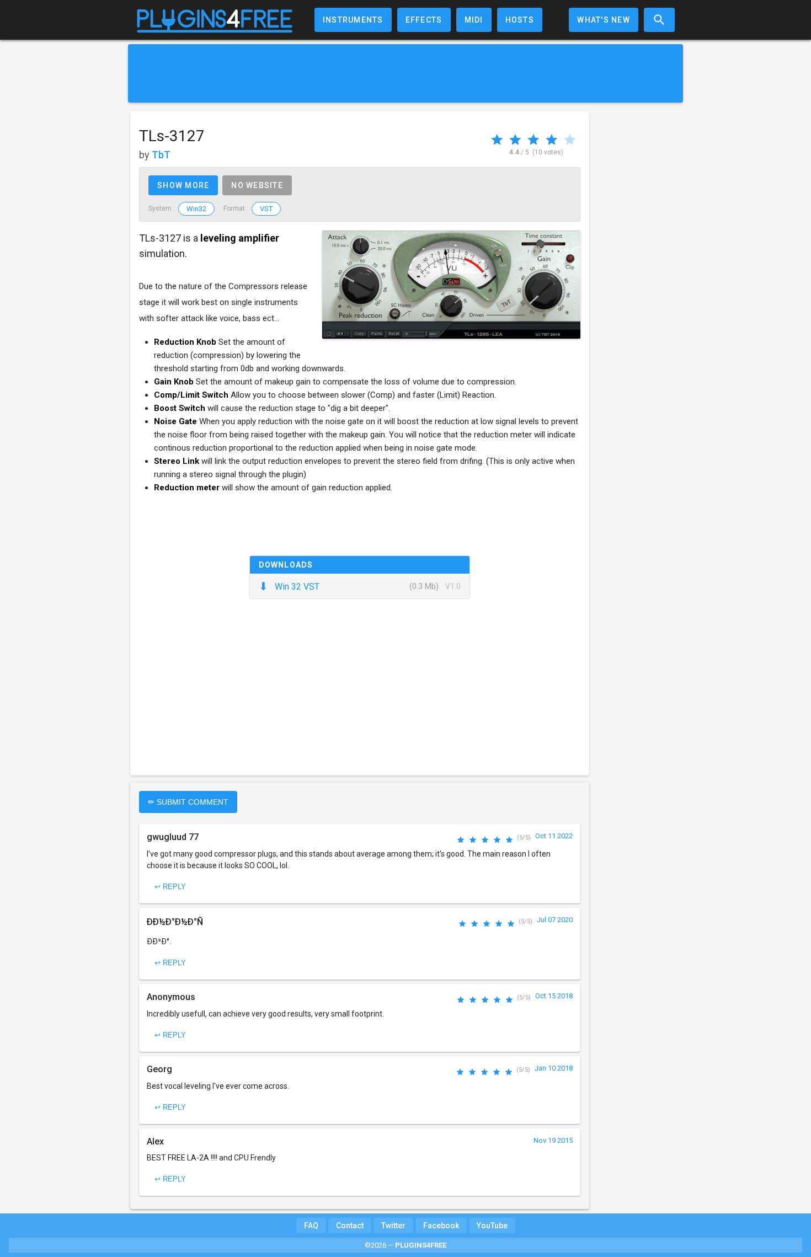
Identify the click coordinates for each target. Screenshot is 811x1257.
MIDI (474, 19)
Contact (350, 1225)
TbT (161, 155)
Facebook (441, 1225)
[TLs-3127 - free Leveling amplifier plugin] (451, 285)
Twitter (393, 1225)
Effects (424, 19)
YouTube (492, 1225)
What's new (603, 19)
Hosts (519, 19)
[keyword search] (659, 20)
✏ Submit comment (188, 802)
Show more (183, 185)
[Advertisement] (405, 73)
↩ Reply (170, 886)
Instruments (353, 19)
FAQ (311, 1225)
